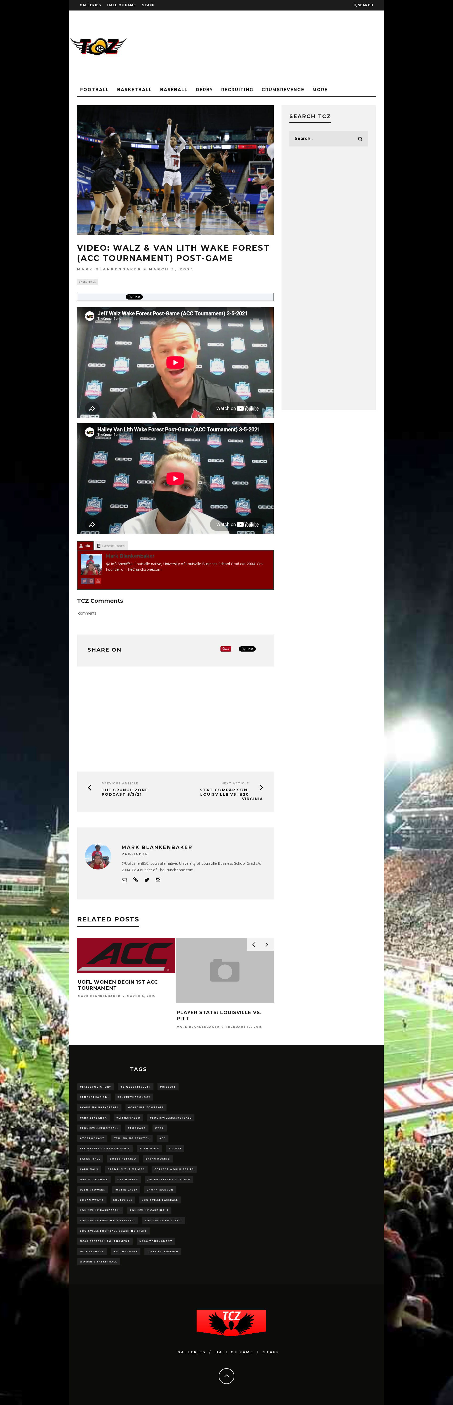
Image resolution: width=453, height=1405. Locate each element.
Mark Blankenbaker (109, 269)
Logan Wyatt (92, 1200)
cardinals (89, 1169)
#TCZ (159, 1128)
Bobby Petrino (123, 1158)
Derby (204, 89)
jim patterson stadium (169, 1179)
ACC (162, 1138)
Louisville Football (163, 1220)
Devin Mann (127, 1179)
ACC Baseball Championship (105, 1148)
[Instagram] (91, 582)
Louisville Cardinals (149, 1210)
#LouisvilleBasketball (171, 1117)
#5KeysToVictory (95, 1086)
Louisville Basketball (100, 1210)
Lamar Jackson (160, 1189)
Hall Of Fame (121, 5)
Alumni (175, 1148)
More (320, 89)
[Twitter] (84, 582)
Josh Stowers (92, 1189)
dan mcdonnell (94, 1179)
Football (94, 89)
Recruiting (237, 89)
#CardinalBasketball (99, 1107)
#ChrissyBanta (93, 1117)
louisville (122, 1200)
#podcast (137, 1128)
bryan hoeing (158, 1158)
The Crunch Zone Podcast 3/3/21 (125, 792)
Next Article (235, 783)
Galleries (90, 5)
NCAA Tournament (155, 1241)
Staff (148, 5)
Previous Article (120, 783)
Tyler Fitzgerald (163, 1251)
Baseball (174, 89)
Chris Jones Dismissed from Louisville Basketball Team (150, 1015)
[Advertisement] (288, 47)
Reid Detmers (126, 1251)
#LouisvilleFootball (99, 1128)
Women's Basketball (98, 1261)
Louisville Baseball (160, 1200)
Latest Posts (113, 545)
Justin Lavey (126, 1189)
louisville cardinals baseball (108, 1220)
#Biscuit (168, 1086)
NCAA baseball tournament (105, 1241)
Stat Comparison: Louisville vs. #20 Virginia (231, 794)
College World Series (174, 1169)
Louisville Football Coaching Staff (113, 1231)
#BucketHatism (94, 1097)
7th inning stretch (132, 1138)
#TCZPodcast (92, 1138)
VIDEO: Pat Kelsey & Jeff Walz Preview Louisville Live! (251, 1015)
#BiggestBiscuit (136, 1086)
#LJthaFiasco (128, 1117)
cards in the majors (126, 1169)
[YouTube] (98, 582)
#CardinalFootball (146, 1107)
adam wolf (149, 1148)
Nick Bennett (92, 1251)
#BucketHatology (133, 1097)
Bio (87, 545)
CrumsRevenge (283, 89)
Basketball (134, 89)
